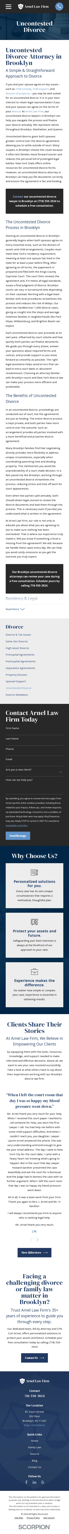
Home (34, 1440)
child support (40, 88)
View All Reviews (31, 1252)
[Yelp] (42, 1482)
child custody (23, 88)
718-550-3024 (34, 1395)
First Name (12, 728)
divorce (16, 111)
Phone (10, 748)
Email (9, 759)
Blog (34, 1460)
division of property (18, 93)
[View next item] (37, 1239)
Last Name (12, 738)
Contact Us (31, 1358)
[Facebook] (26, 1482)
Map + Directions (34, 1425)
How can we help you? (19, 779)
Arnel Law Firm (34, 111)
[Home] (33, 6)
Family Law (34, 1447)
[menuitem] (34, 634)
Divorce (34, 1453)
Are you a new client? (18, 769)
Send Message (18, 836)
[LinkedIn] (34, 1482)
